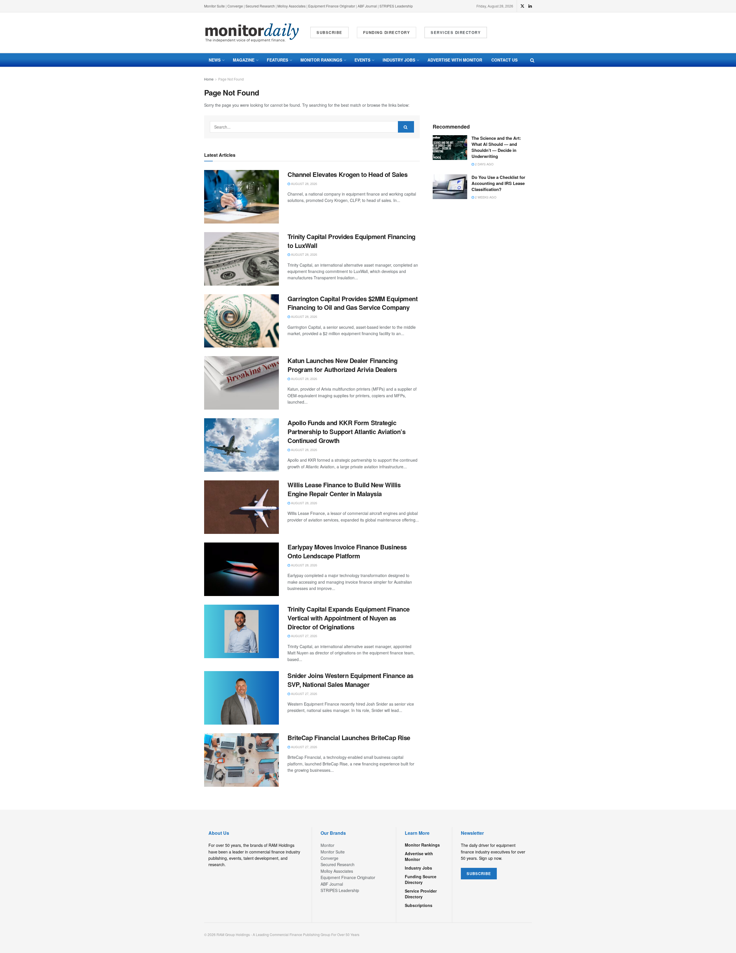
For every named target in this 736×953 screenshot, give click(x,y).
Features (277, 60)
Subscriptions (418, 905)
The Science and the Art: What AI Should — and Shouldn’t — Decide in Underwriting (496, 147)
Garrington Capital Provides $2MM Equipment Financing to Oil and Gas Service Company (353, 303)
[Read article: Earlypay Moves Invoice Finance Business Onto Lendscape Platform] (241, 569)
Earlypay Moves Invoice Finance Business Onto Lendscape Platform (347, 551)
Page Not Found (231, 79)
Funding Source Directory (420, 879)
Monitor (327, 845)
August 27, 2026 (303, 635)
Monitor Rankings (321, 60)
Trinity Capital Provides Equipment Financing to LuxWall (351, 241)
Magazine (243, 60)
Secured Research (260, 5)
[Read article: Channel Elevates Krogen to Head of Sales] (241, 197)
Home (209, 79)
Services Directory (456, 32)
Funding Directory (386, 32)
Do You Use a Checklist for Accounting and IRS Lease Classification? (498, 183)
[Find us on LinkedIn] (530, 6)
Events (362, 60)
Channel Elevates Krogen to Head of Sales (347, 174)
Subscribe (329, 32)
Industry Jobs (399, 60)
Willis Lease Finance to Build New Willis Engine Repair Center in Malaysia (344, 489)
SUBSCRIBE (479, 873)
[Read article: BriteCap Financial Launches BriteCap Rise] (241, 760)
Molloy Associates (291, 5)
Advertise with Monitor (455, 60)
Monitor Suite (214, 5)
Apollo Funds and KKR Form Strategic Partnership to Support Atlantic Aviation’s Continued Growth (347, 431)
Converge (235, 5)
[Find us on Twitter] (522, 6)
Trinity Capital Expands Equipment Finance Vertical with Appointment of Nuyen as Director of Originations (349, 617)
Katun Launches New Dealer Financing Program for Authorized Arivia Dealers (343, 365)
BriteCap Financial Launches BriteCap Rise (349, 737)
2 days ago (484, 164)
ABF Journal (367, 5)
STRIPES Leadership (396, 5)
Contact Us (504, 60)
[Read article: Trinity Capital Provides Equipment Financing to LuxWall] (241, 259)
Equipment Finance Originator (331, 5)
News (215, 60)
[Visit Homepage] (252, 32)
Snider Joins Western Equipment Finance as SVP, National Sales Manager (350, 680)
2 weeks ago (485, 197)
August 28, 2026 (303, 183)
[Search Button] (532, 60)
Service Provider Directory (421, 893)
